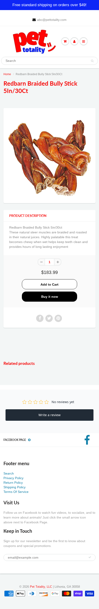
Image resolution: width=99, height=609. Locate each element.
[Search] (92, 61)
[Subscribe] (89, 557)
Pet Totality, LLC (41, 586)
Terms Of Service (16, 492)
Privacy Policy (13, 478)
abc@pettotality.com (52, 20)
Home (7, 74)
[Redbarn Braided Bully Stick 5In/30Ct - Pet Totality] (49, 155)
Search (8, 473)
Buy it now (49, 296)
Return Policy (13, 482)
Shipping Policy (14, 487)
